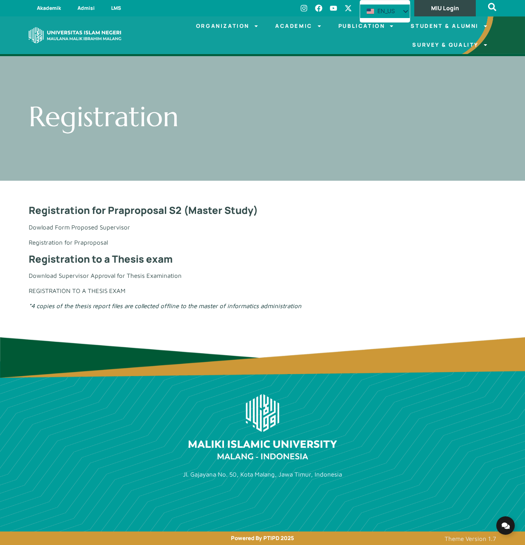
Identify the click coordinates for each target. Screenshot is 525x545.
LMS (116, 8)
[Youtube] (333, 8)
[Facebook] (318, 8)
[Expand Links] (505, 525)
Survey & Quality (445, 44)
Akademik (49, 8)
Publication (361, 26)
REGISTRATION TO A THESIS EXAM (77, 290)
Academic (294, 26)
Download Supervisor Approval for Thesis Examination (105, 275)
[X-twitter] (348, 8)
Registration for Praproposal (68, 242)
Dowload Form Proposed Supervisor (79, 227)
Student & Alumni (445, 26)
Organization (222, 26)
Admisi (86, 8)
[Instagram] (304, 8)
